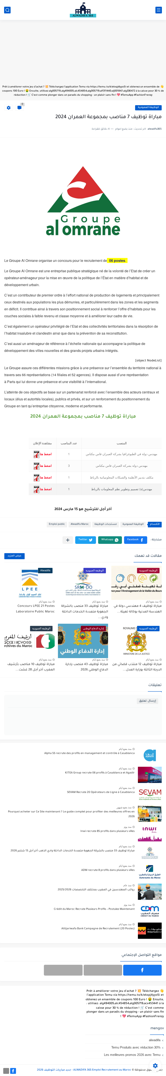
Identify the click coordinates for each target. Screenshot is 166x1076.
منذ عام (127, 885)
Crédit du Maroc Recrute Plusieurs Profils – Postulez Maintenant (94, 909)
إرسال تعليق (147, 701)
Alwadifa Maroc (80, 524)
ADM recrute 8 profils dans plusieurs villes (108, 870)
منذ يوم (127, 826)
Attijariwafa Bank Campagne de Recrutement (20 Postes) (98, 928)
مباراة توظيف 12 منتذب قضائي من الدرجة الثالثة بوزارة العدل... (137, 667)
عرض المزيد (14, 556)
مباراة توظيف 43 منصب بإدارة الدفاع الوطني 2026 (86, 667)
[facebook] (142, 970)
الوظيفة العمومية (148, 107)
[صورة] (150, 755)
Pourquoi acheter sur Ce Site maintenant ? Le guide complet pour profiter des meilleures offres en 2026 (71, 814)
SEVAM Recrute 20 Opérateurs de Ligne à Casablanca (101, 792)
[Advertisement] (83, 54)
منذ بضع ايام (152, 601)
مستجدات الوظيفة (105, 524)
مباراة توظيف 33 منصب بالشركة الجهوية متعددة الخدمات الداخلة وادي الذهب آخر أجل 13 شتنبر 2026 (73, 850)
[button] (135, 540)
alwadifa (154, 1040)
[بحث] (7, 10)
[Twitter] (63, 970)
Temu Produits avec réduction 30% (135, 1047)
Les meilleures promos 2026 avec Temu (132, 1055)
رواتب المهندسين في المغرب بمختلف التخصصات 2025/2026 (96, 889)
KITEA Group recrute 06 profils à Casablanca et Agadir (100, 773)
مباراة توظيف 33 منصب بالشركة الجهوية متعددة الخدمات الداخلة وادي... (84, 612)
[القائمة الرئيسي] (158, 10)
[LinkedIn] (103, 970)
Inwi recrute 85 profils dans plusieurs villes (107, 831)
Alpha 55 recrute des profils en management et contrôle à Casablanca (89, 753)
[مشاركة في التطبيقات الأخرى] (67, 540)
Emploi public (57, 524)
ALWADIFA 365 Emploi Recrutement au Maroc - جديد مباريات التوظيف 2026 (84, 1070)
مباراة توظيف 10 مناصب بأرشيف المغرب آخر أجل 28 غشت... (31, 667)
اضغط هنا (46, 454)
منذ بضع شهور (124, 807)
